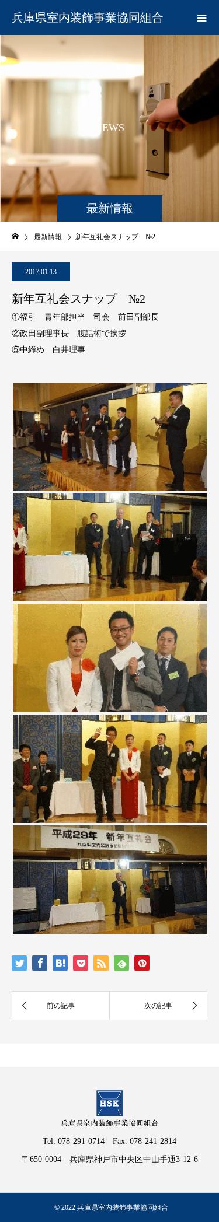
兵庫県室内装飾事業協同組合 (88, 17)
